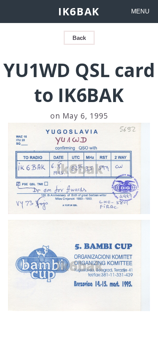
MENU (140, 11)
